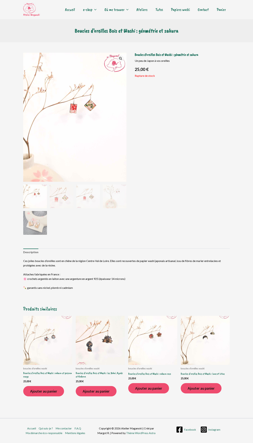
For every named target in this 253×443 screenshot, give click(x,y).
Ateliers (141, 9)
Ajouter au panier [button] (43, 391)
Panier (221, 9)
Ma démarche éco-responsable (44, 433)
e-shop (87, 9)
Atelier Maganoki (31, 15)
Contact (203, 9)
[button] (94, 10)
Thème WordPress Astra (140, 433)
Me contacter (64, 428)
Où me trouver (114, 9)
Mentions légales (75, 433)
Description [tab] (30, 252)
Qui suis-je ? (46, 428)
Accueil (70, 9)
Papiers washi (180, 9)
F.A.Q (78, 428)
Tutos (159, 9)
